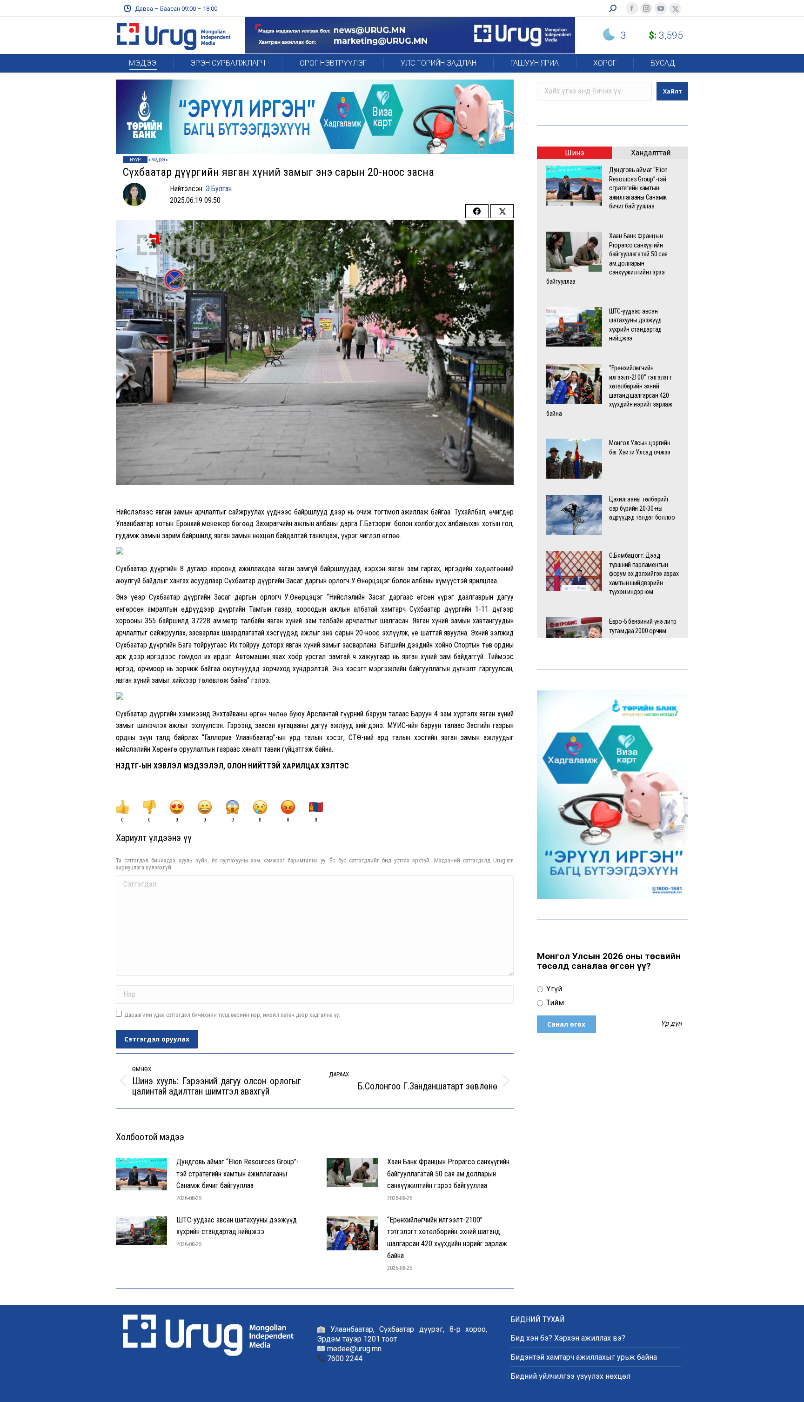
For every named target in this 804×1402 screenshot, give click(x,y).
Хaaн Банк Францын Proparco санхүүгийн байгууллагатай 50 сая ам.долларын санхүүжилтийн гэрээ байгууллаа (448, 1173)
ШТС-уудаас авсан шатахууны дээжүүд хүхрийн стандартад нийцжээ (236, 1225)
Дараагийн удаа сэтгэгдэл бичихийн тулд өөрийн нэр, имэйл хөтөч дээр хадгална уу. (232, 1014)
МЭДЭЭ (158, 159)
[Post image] (141, 1174)
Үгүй (553, 988)
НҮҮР (135, 159)
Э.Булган (219, 188)
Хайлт (672, 91)
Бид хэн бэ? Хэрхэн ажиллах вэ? (567, 1338)
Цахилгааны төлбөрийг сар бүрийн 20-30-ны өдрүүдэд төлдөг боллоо (643, 508)
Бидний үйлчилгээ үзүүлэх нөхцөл (570, 1376)
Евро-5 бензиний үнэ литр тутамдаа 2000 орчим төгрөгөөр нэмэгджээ (642, 630)
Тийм (554, 1002)
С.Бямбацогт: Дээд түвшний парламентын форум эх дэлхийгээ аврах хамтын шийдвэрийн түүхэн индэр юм (643, 573)
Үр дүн (671, 1024)
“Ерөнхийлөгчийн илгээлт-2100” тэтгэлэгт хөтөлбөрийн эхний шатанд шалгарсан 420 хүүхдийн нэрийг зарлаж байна (447, 1237)
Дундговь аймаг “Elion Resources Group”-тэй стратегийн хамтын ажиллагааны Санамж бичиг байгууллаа (237, 1173)
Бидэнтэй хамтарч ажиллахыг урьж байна (583, 1357)
